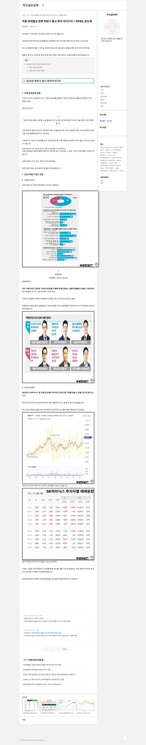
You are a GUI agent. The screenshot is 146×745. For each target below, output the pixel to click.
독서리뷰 (103, 103)
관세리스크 (108, 150)
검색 (120, 5)
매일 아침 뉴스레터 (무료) (34, 618)
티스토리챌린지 (116, 150)
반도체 (114, 158)
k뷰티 (101, 168)
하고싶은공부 (31, 5)
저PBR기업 (103, 160)
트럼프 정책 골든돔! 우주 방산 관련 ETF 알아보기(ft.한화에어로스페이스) (49, 674)
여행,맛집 (103, 96)
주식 (25, 659)
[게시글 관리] (57, 649)
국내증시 (114, 153)
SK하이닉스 (103, 155)
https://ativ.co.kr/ (30, 630)
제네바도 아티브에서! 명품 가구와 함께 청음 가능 (42, 633)
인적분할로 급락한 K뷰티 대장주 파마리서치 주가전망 (42, 664)
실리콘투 (108, 153)
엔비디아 (102, 153)
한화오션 (119, 158)
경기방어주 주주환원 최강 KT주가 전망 (37, 669)
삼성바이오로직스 (113, 171)
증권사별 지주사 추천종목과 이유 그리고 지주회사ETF (42, 684)
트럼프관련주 (104, 171)
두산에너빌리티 (104, 165)
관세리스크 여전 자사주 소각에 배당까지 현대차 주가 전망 (43, 679)
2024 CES (109, 147)
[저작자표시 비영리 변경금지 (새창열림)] (71, 648)
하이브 (110, 155)
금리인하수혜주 (113, 163)
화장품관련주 (104, 163)
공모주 (102, 150)
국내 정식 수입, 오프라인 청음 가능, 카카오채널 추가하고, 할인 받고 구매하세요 (50, 635)
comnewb (41, 740)
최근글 (102, 121)
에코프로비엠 (111, 160)
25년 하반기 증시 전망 (36, 70)
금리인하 (102, 147)
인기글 (109, 121)
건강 (101, 93)
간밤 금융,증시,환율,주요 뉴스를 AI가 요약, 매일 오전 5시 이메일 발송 (47, 621)
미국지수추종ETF (109, 168)
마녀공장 (118, 160)
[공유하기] (51, 649)
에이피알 (112, 165)
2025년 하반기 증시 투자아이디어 (39, 64)
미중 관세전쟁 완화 (35, 67)
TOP (125, 738)
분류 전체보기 (105, 86)
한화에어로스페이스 (105, 158)
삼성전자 (118, 165)
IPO (114, 155)
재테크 (102, 100)
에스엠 (121, 171)
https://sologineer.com (31, 615)
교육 (101, 106)
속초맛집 (115, 147)
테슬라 (121, 147)
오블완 (117, 168)
